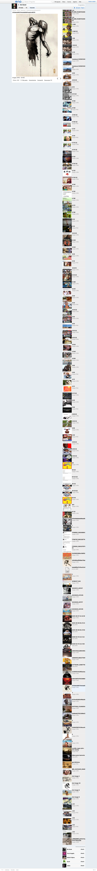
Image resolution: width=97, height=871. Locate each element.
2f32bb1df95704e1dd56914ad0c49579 (33, 10)
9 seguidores (81, 5)
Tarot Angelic (70, 853)
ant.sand (14, 10)
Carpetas (32, 7)
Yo (26, 7)
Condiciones (7, 869)
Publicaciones (23, 10)
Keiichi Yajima (71, 857)
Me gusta (25, 80)
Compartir (40, 80)
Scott (68, 861)
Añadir (82, 849)
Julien (68, 865)
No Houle (69, 849)
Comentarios (32, 80)
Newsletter (13, 869)
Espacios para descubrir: (80, 846)
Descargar (47, 80)
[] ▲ (94, 869)
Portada (21, 7)
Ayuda (17, 869)
